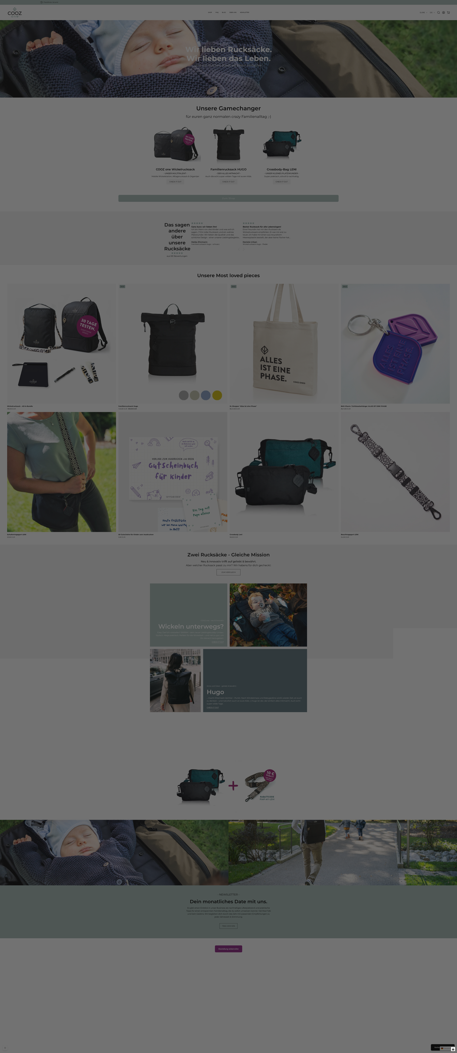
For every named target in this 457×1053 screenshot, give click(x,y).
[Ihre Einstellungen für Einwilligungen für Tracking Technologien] (453, 1049)
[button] (190, 502)
